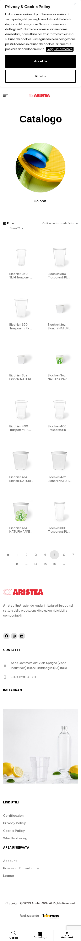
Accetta (40, 61)
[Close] (76, 3)
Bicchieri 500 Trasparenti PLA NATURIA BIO (59, 531)
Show (13, 228)
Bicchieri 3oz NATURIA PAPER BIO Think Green (59, 379)
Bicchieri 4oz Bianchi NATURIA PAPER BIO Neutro (21, 482)
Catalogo (40, 937)
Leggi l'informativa (59, 49)
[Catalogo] (40, 934)
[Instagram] (14, 636)
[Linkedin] (21, 636)
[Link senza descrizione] (39, 95)
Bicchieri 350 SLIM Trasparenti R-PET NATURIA (20, 277)
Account (67, 937)
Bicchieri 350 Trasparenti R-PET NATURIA (19, 328)
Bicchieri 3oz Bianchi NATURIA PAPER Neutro (21, 379)
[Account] (67, 934)
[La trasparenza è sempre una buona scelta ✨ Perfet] (40, 746)
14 (35, 564)
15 (45, 564)
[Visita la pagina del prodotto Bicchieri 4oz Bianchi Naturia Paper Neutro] (21, 257)
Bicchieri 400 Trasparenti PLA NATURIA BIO (20, 430)
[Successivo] (63, 563)
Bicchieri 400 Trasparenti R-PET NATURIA (58, 430)
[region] (40, 43)
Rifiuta (40, 76)
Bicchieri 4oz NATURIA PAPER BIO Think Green (20, 531)
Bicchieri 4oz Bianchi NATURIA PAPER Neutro (59, 480)
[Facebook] (6, 636)
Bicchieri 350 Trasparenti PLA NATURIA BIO (59, 277)
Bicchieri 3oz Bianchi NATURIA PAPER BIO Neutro (59, 330)
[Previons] (7, 554)
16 (54, 564)
